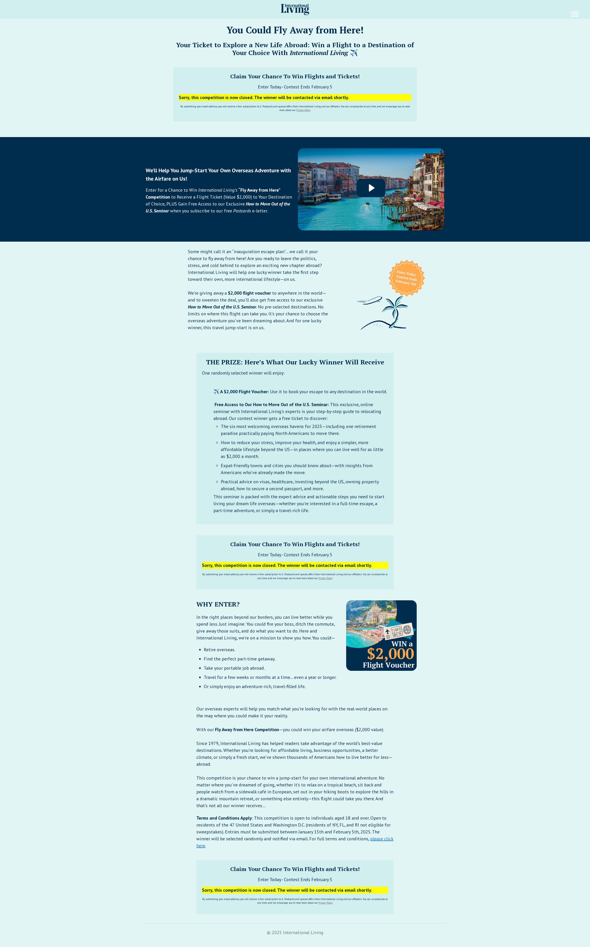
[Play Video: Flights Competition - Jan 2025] (371, 188)
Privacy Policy (303, 110)
